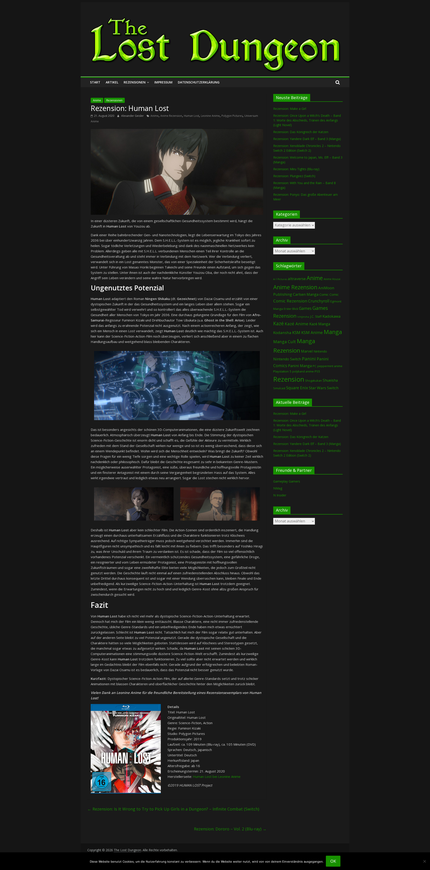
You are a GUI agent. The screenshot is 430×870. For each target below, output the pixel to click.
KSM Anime (312, 332)
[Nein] (424, 861)
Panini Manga (300, 365)
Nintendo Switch (287, 359)
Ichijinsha (303, 316)
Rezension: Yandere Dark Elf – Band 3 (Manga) (307, 139)
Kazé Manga (319, 323)
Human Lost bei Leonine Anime (217, 776)
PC (314, 366)
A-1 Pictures (280, 279)
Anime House (332, 279)
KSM (296, 332)
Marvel (307, 351)
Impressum (163, 82)
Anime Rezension (171, 116)
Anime (97, 100)
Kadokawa (331, 316)
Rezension (288, 379)
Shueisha (330, 380)
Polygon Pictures (232, 116)
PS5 (317, 371)
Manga (333, 332)
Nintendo (320, 351)
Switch (332, 387)
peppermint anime (329, 366)
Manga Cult (284, 341)
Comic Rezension (290, 301)
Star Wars (317, 387)
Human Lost (191, 116)
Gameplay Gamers (286, 481)
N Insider (279, 495)
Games (305, 308)
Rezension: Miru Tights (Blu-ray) (296, 169)
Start (95, 82)
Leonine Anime (210, 116)
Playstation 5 (282, 371)
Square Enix (297, 387)
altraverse (297, 278)
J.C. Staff (316, 316)
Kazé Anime (296, 323)
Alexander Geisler (132, 116)
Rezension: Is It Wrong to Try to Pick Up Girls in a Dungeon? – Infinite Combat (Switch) (173, 809)
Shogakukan (313, 381)
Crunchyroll (318, 301)
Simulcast (279, 388)
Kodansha (282, 332)
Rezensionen (135, 82)
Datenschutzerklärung (198, 82)
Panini (309, 358)
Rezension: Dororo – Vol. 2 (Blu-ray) (230, 829)
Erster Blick (291, 309)
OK (333, 861)
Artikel (112, 82)
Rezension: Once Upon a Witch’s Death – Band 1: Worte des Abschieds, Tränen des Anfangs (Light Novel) (307, 120)
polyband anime (303, 371)
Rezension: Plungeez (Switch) (294, 176)
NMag (277, 488)
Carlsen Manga (305, 294)
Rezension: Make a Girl (289, 108)
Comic (324, 294)
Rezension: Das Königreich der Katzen (300, 132)
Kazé (278, 323)
